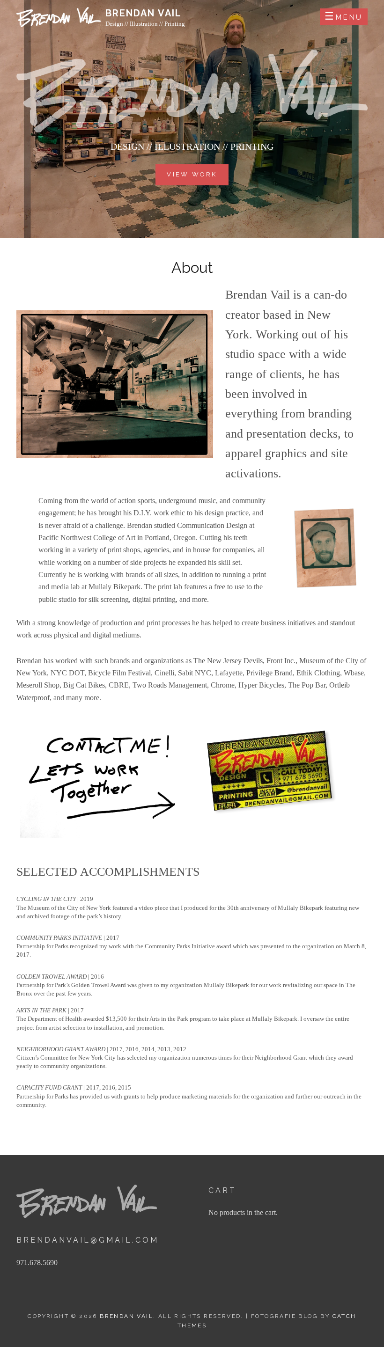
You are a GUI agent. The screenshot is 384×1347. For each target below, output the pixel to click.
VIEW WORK (192, 174)
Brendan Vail (143, 13)
